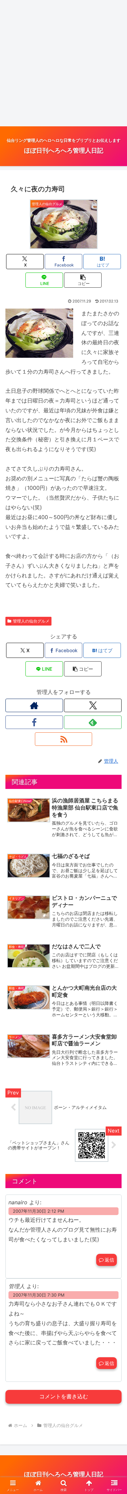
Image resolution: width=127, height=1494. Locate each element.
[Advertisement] (63, 63)
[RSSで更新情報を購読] (63, 739)
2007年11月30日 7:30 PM (38, 1295)
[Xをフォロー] (93, 705)
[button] (83, 280)
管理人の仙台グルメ (31, 621)
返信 (109, 1260)
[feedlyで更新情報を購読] (93, 722)
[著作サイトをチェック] (34, 705)
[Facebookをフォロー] (34, 722)
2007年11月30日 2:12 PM (38, 1211)
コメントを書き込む (63, 1396)
